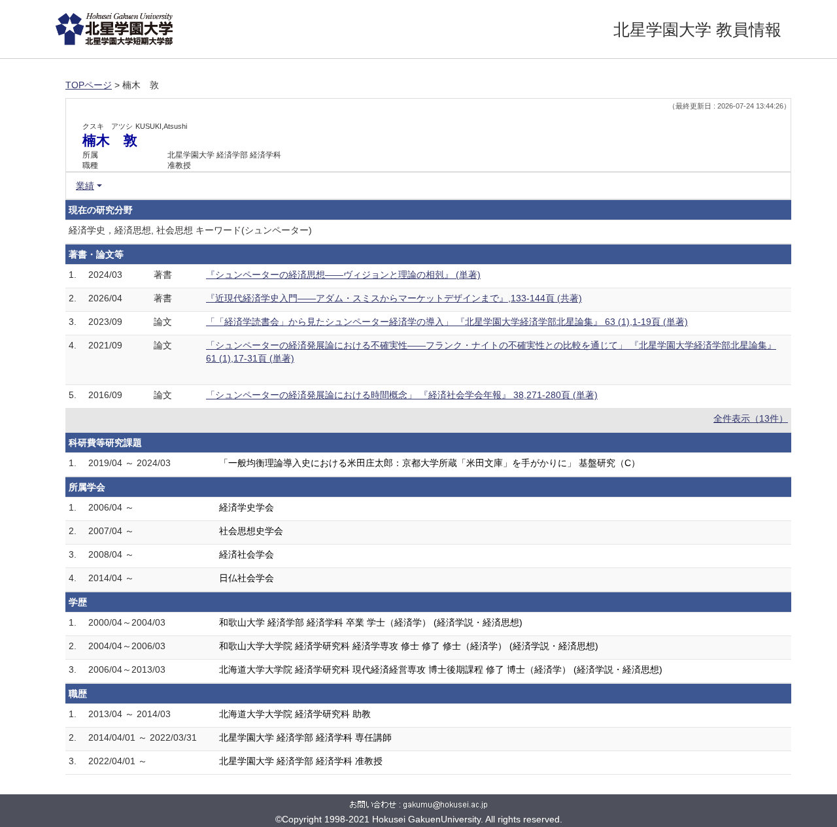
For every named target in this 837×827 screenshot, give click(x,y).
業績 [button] (85, 185)
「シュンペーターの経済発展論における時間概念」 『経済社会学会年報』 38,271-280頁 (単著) (402, 395)
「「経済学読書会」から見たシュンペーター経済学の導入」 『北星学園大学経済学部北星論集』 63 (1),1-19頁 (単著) (447, 321)
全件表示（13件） (750, 418)
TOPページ (88, 85)
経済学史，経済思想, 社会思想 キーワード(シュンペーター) (190, 230)
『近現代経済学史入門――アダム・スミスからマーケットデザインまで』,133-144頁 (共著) (394, 298)
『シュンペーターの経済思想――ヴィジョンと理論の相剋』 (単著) (343, 274)
